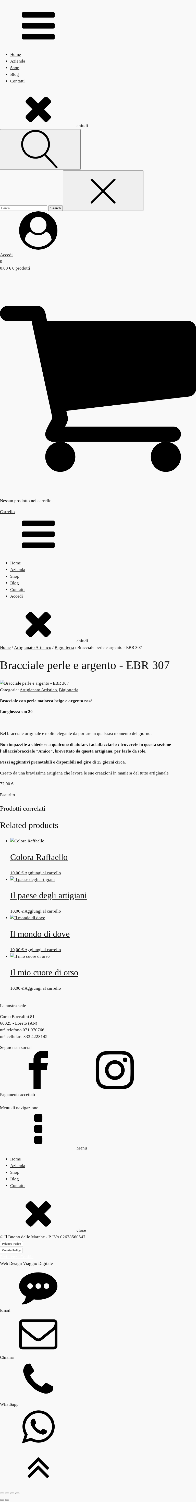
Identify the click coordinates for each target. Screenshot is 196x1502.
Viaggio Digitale (38, 1263)
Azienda (17, 61)
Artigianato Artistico (32, 647)
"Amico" (44, 751)
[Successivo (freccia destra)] (7, 1500)
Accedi (16, 596)
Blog (14, 74)
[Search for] (24, 207)
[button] (98, 234)
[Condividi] (12, 1493)
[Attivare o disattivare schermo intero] (7, 1493)
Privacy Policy (11, 1243)
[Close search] (103, 190)
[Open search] (40, 149)
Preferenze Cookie (16, 1256)
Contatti (17, 81)
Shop (14, 67)
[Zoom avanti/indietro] (2, 1493)
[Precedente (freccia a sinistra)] (2, 1500)
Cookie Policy (11, 1250)
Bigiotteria (64, 647)
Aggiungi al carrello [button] (42, 872)
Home (15, 54)
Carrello (7, 511)
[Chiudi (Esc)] (17, 1493)
